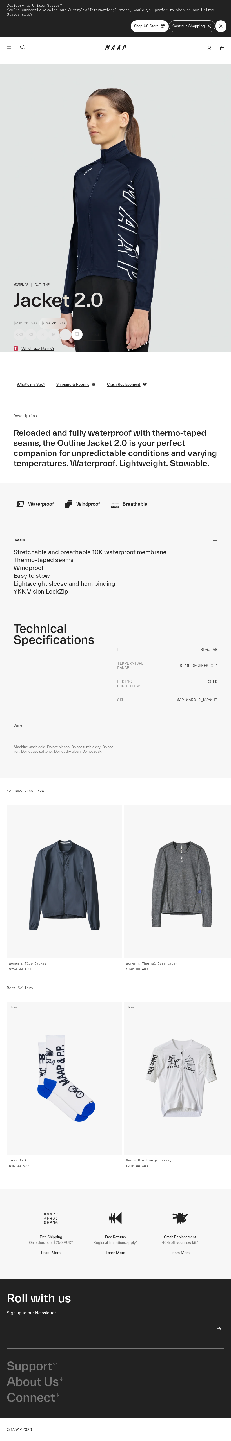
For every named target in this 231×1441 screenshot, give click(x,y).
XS (31, 334)
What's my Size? (31, 384)
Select (93, 334)
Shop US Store (146, 26)
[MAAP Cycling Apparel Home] (115, 49)
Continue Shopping (188, 26)
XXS (19, 334)
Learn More (51, 1253)
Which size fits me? (37, 348)
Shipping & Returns (72, 384)
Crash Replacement (123, 384)
